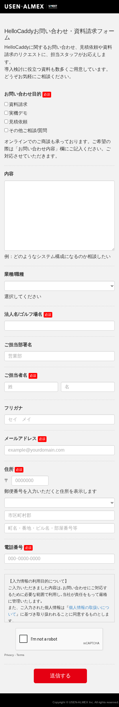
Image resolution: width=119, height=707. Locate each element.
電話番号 (13, 547)
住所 (9, 469)
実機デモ (18, 113)
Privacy (9, 654)
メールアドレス (20, 438)
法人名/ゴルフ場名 (23, 314)
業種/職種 (14, 274)
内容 (9, 173)
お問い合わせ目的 (22, 93)
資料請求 (18, 104)
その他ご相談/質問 (28, 130)
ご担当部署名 (18, 344)
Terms (20, 654)
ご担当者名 (15, 375)
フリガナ (13, 407)
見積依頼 (18, 121)
